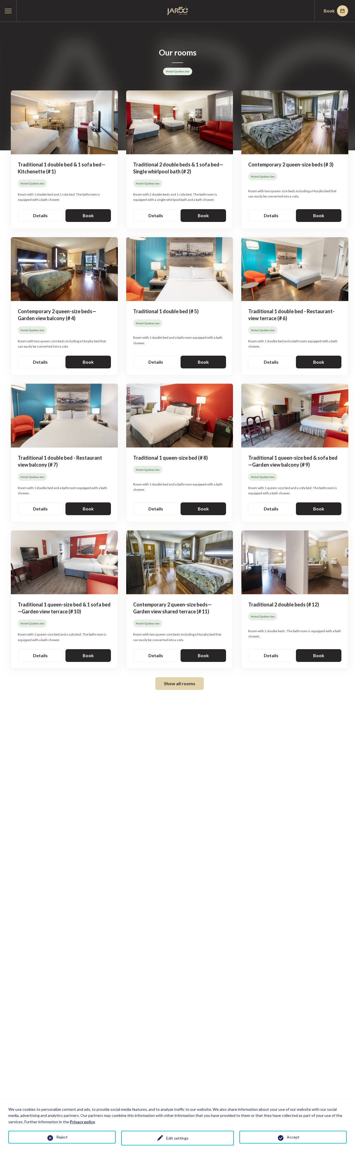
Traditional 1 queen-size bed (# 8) (170, 458)
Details (40, 215)
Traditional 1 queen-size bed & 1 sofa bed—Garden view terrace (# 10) (64, 607)
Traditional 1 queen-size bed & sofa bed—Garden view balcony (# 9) (293, 461)
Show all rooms (179, 683)
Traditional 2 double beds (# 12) (283, 604)
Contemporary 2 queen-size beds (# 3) (290, 164)
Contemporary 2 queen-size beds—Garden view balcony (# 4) (57, 314)
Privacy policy (82, 1121)
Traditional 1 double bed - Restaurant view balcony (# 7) (60, 461)
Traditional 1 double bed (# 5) (166, 311)
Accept (293, 1137)
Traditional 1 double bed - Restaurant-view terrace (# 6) (291, 314)
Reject (62, 1137)
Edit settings (177, 1138)
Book (329, 10)
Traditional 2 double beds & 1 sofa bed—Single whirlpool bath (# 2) (178, 167)
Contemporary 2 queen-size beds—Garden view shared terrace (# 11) (172, 607)
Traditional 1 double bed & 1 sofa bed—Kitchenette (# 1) (61, 167)
